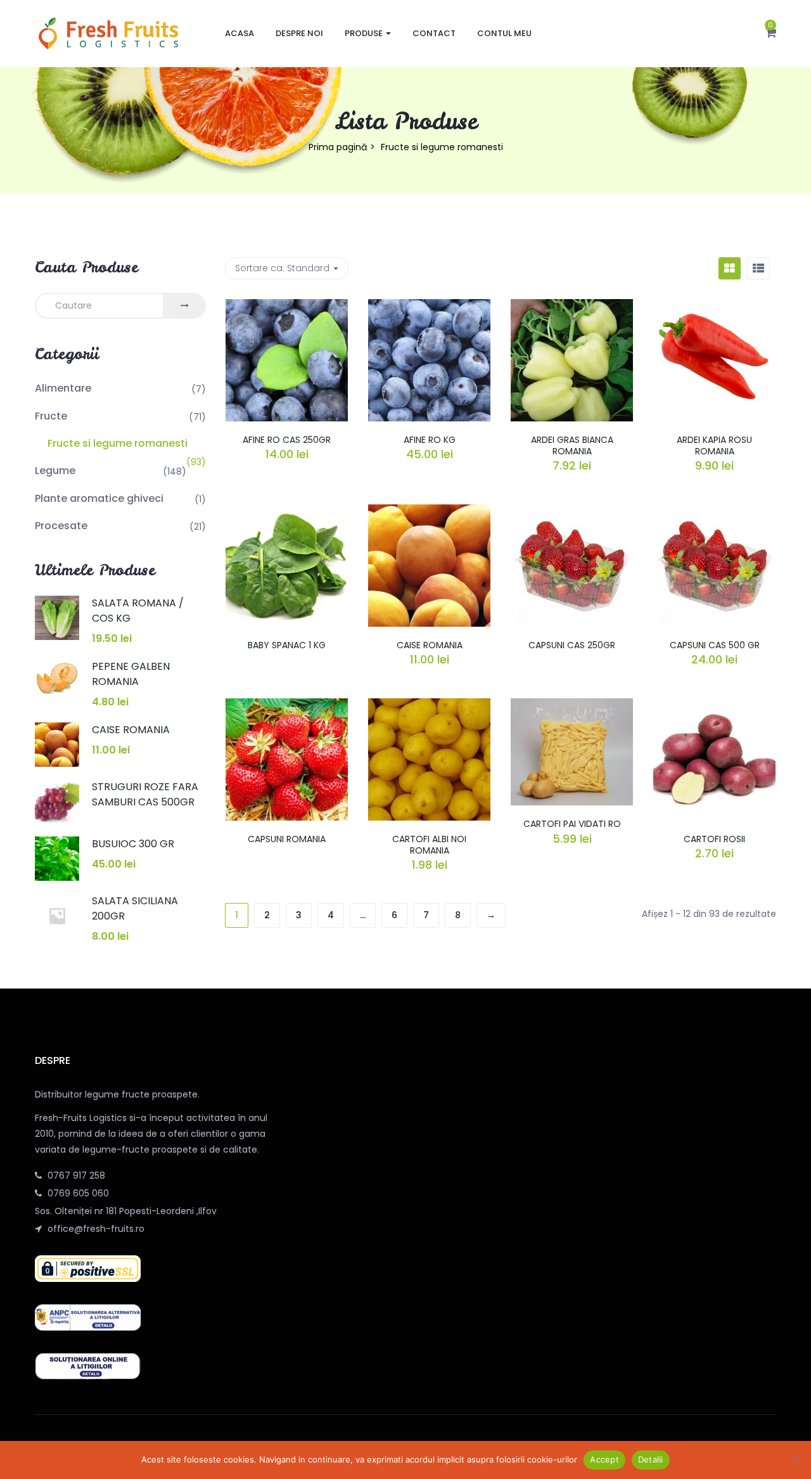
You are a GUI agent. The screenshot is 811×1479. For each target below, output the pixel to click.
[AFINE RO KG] (429, 306)
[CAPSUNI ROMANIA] (287, 706)
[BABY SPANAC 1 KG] (287, 512)
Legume (55, 470)
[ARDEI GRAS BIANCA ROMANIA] (572, 306)
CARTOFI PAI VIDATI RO (572, 823)
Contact (434, 33)
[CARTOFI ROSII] (714, 706)
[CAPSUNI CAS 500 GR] (714, 512)
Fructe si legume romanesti (118, 443)
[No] (795, 1460)
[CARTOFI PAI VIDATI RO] (572, 706)
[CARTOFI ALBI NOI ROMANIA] (429, 706)
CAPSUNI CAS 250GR (571, 645)
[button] (770, 33)
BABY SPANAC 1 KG (287, 645)
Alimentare (63, 388)
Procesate (61, 525)
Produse (365, 33)
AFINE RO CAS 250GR (287, 439)
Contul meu (504, 33)
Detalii (650, 1459)
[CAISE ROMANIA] (429, 512)
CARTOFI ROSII (714, 839)
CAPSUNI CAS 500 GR (715, 645)
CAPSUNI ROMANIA (287, 839)
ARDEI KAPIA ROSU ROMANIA (714, 445)
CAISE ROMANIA (430, 645)
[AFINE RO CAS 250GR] (287, 306)
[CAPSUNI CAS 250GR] (572, 512)
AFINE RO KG (430, 439)
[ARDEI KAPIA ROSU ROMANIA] (714, 306)
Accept (604, 1459)
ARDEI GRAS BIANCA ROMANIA (572, 445)
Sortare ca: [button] (282, 268)
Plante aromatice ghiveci (99, 498)
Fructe (51, 416)
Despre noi (299, 33)
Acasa (239, 33)
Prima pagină (338, 147)
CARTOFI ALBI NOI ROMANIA (429, 845)
